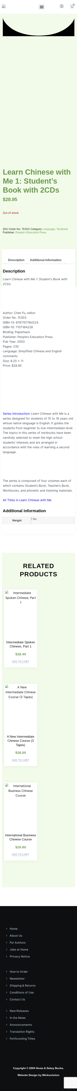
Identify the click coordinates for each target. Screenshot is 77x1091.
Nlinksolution (50, 1075)
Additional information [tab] (45, 260)
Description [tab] (16, 260)
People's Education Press (31, 232)
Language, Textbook (55, 229)
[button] (41, 7)
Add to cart (20, 661)
